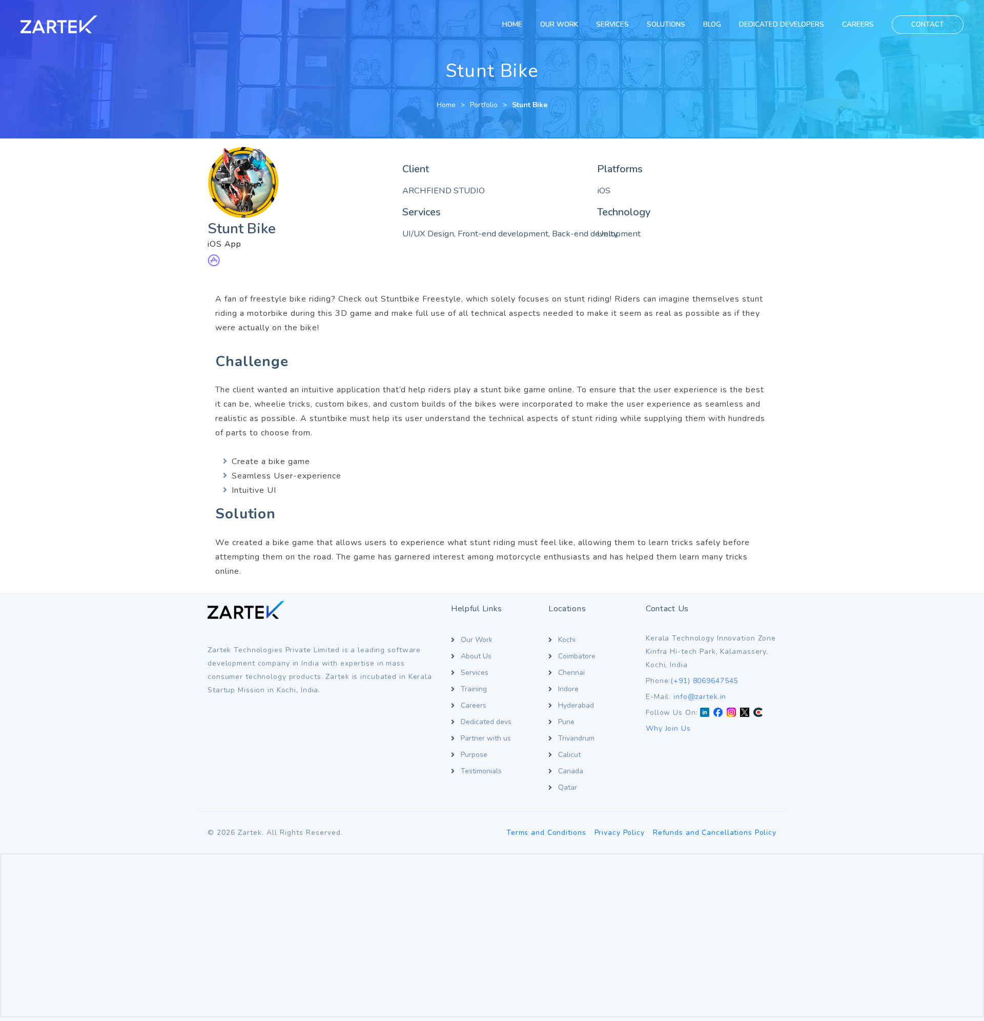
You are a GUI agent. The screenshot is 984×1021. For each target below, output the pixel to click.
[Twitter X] (744, 712)
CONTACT (927, 24)
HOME (512, 24)
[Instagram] (731, 712)
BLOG (712, 24)
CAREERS (858, 24)
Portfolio (484, 105)
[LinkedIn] (704, 712)
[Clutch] (758, 712)
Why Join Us (668, 728)
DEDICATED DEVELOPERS (781, 24)
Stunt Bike (529, 105)
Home (446, 105)
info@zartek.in (699, 697)
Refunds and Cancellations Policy (714, 832)
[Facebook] (718, 712)
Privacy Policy (619, 832)
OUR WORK (559, 24)
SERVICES (612, 24)
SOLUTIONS (666, 24)
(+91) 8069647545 (704, 681)
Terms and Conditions (546, 832)
